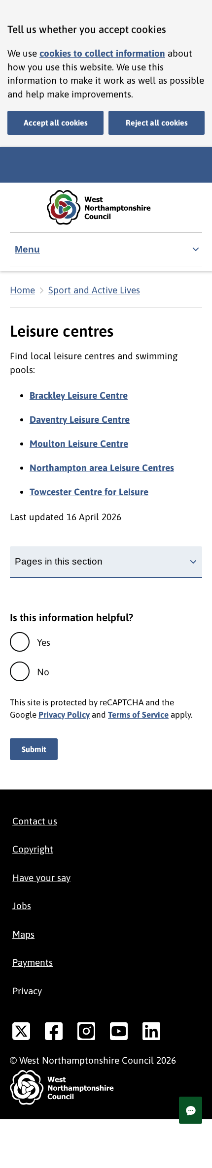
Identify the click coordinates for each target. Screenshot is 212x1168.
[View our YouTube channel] (118, 1033)
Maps (23, 934)
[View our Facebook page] (53, 1033)
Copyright (32, 849)
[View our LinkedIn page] (151, 1033)
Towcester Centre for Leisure (89, 491)
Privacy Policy (64, 715)
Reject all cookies (157, 122)
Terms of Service (138, 715)
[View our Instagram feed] (86, 1033)
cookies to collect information (102, 53)
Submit (34, 749)
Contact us (34, 821)
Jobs (21, 905)
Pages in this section (59, 561)
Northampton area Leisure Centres (102, 467)
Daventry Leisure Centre (80, 419)
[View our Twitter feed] (21, 1033)
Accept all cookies (56, 122)
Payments (32, 962)
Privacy (27, 990)
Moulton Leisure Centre (79, 443)
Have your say (41, 877)
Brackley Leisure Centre (79, 395)
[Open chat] (190, 1110)
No (43, 671)
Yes (43, 642)
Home (22, 289)
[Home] (106, 207)
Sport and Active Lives (94, 289)
